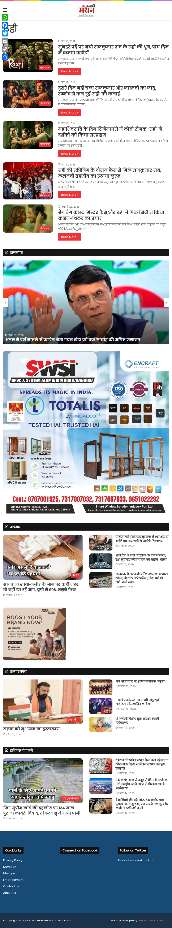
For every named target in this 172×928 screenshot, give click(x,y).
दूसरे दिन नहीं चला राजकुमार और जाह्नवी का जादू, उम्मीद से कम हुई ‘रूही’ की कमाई (107, 91)
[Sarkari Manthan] (86, 10)
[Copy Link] (5, 49)
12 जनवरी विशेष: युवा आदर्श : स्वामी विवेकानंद (137, 721)
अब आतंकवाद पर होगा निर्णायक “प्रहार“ (140, 681)
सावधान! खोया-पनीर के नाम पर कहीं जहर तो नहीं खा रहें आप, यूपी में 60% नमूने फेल (40, 587)
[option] (86, 302)
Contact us (11, 886)
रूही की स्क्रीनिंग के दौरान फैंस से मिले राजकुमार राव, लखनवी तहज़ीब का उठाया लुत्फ (109, 173)
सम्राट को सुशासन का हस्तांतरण (31, 728)
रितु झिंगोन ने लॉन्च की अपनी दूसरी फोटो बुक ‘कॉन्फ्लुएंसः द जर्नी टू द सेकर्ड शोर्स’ (76, 339)
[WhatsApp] (5, 17)
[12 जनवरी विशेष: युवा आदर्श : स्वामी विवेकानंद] (100, 724)
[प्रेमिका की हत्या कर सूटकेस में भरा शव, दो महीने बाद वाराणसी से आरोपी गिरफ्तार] (100, 543)
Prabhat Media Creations (153, 920)
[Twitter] (5, 33)
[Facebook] (5, 25)
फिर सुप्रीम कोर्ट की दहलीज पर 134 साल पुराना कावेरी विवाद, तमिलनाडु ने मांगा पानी (41, 810)
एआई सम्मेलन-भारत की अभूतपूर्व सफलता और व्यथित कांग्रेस (137, 702)
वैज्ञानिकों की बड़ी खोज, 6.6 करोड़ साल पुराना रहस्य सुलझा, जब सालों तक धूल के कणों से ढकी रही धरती (142, 804)
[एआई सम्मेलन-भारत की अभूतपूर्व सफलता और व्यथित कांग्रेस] (100, 706)
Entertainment (13, 880)
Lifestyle (9, 873)
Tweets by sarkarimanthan (136, 860)
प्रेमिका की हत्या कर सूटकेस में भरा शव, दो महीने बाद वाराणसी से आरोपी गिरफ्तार (142, 539)
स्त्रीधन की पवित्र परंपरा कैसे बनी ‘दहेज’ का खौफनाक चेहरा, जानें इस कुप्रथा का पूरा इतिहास (142, 764)
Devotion (9, 867)
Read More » (69, 71)
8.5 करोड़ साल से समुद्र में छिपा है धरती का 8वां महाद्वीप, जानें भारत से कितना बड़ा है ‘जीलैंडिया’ (142, 784)
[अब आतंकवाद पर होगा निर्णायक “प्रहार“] (100, 687)
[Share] (5, 57)
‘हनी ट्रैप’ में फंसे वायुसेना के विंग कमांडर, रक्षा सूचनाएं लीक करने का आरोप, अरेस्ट (141, 557)
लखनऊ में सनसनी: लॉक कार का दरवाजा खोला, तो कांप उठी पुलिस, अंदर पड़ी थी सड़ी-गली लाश (142, 578)
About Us (9, 893)
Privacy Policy (12, 860)
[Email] (5, 41)
